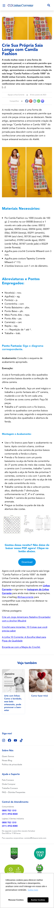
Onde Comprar (8, 784)
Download (27, 562)
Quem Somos (8, 756)
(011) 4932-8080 (10, 826)
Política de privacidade (12, 764)
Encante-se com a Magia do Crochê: (21, 647)
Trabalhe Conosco (10, 788)
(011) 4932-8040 (10, 814)
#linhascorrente (25, 597)
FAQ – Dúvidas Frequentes (13, 792)
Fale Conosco (8, 780)
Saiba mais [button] (33, 890)
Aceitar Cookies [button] (38, 900)
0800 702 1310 (9, 810)
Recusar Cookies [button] (16, 900)
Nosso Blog (7, 760)
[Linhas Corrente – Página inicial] (20, 5)
